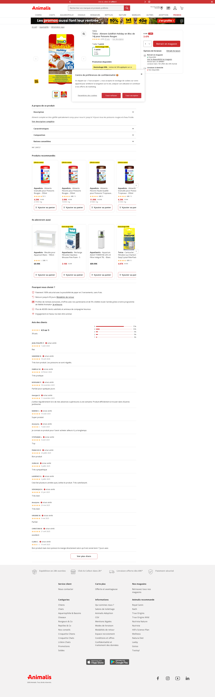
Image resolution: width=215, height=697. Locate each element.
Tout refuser (111, 95)
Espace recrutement (105, 633)
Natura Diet (138, 638)
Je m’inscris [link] (57, 304)
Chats (61, 609)
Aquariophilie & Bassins (69, 613)
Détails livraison (173, 51)
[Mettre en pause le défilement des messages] (149, 1)
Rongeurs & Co (65, 621)
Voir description (118, 39)
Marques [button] (136, 15)
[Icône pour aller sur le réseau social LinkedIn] (187, 678)
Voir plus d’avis (84, 556)
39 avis (107, 39)
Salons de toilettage (105, 609)
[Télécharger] (6, 693)
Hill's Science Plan (140, 629)
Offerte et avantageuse (106, 589)
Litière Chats (64, 642)
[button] (168, 8)
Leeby (135, 642)
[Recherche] (127, 8)
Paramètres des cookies (87, 95)
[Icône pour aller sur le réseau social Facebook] (158, 678)
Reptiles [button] (109, 15)
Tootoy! (136, 650)
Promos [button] (177, 15)
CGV (97, 617)
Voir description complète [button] (43, 121)
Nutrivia (136, 625)
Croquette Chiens (66, 633)
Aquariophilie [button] (67, 15)
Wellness (136, 633)
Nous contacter (65, 589)
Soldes (61, 650)
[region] (108, 86)
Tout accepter (131, 95)
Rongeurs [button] (95, 15)
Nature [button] (122, 15)
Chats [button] (52, 15)
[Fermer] (141, 74)
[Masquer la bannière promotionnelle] (212, 1)
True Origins (138, 613)
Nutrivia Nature (139, 621)
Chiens (61, 605)
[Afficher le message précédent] (70, 1)
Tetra (94, 31)
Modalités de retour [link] (65, 297)
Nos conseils (64, 629)
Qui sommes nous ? (104, 605)
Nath (134, 609)
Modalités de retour (104, 629)
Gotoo (135, 646)
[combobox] (99, 8)
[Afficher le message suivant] (145, 1)
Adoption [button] (163, 15)
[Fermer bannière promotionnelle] (181, 20)
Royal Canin (137, 605)
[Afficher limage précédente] (36, 59)
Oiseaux (62, 617)
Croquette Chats (66, 638)
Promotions (64, 646)
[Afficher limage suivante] (84, 59)
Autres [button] (149, 15)
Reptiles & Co (64, 625)
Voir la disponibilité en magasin (159, 59)
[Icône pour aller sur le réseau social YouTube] (178, 678)
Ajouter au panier (46, 207)
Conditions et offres (104, 638)
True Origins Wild (140, 617)
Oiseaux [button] (81, 15)
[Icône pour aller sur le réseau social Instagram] (168, 678)
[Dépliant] (107, 21)
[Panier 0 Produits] (182, 8)
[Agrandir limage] (84, 34)
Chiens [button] (38, 15)
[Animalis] (41, 8)
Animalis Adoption (104, 613)
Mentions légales (103, 621)
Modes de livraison (104, 625)
